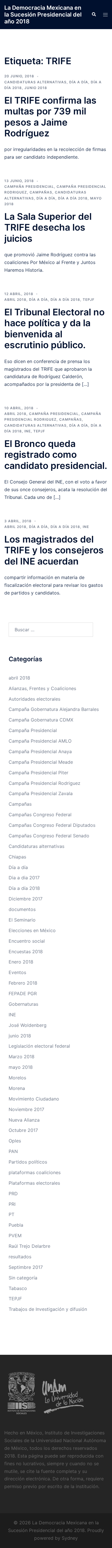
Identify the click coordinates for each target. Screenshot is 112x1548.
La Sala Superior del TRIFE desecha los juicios (48, 227)
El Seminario (22, 920)
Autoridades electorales (34, 699)
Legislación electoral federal (39, 1046)
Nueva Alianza (24, 1120)
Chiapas (17, 857)
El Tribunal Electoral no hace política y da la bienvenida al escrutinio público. (54, 328)
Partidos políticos (28, 1162)
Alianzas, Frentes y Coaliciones (42, 688)
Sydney (70, 1538)
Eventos (17, 972)
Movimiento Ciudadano (34, 1099)
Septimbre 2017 (26, 1267)
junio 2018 (35, 88)
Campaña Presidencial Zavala (41, 793)
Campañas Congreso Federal (40, 814)
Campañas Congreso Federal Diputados (52, 825)
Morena (17, 1088)
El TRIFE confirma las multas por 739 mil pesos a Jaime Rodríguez (50, 117)
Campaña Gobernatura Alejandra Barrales (54, 709)
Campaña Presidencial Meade (41, 762)
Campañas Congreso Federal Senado (49, 835)
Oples (15, 1141)
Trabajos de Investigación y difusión (48, 1309)
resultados (20, 1256)
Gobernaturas (23, 1004)
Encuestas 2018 (26, 951)
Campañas (41, 192)
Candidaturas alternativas (35, 82)
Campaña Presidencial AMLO (40, 741)
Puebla (16, 1225)
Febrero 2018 (23, 983)
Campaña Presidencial (29, 186)
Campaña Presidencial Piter (38, 772)
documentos (22, 909)
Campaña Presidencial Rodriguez (44, 783)
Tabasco (18, 1288)
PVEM (15, 1235)
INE (27, 431)
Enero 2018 (21, 962)
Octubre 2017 (23, 1130)
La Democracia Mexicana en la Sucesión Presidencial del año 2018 (43, 14)
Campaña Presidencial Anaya (40, 751)
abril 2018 (15, 299)
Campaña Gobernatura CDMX (41, 720)
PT (11, 1214)
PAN (13, 1151)
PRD (13, 1193)
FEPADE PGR (23, 993)
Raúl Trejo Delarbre (29, 1246)
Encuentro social (27, 941)
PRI (12, 1204)
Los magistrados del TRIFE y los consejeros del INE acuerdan (54, 550)
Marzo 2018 (21, 1056)
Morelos (17, 1078)
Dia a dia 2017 (24, 877)
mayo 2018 (21, 1067)
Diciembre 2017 (26, 899)
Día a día (78, 82)
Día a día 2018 (73, 198)
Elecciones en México (32, 930)
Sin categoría (23, 1278)
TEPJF (88, 299)
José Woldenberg (28, 1025)
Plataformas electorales (34, 1183)
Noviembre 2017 (26, 1109)
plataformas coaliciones (35, 1172)
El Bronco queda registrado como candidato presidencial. (55, 454)
